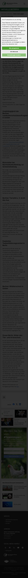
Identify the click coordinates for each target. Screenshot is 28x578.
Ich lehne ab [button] (14, 51)
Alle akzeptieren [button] (14, 48)
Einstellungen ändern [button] (14, 55)
